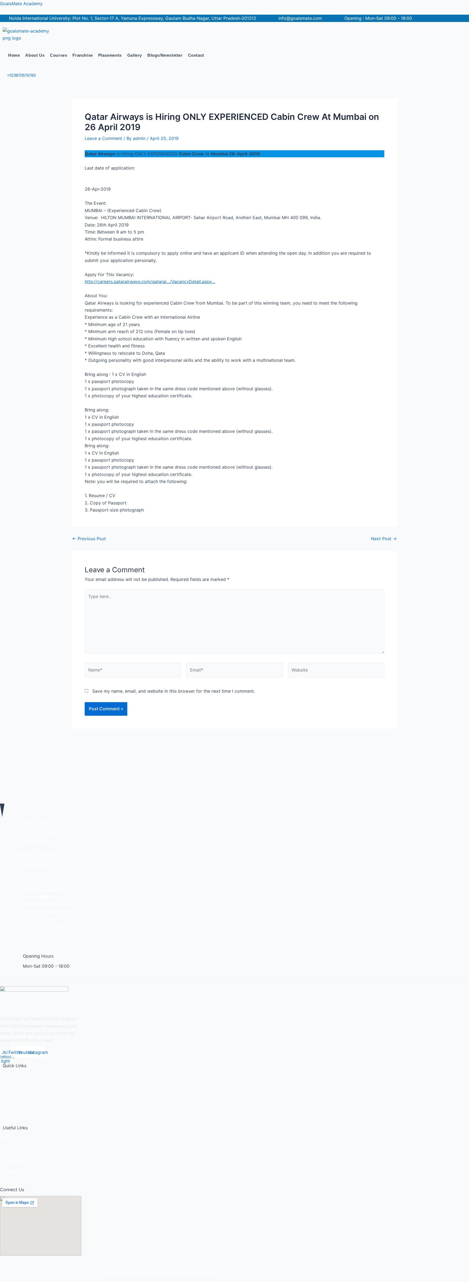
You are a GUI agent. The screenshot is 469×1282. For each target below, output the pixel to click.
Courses (58, 55)
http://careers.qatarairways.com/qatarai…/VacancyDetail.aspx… (150, 281)
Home (14, 55)
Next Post (384, 538)
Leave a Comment (103, 138)
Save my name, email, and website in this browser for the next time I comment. (173, 691)
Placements (110, 55)
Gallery (134, 55)
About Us (35, 55)
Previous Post (89, 538)
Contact (196, 55)
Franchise (82, 55)
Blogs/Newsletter (165, 55)
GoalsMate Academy (21, 3)
